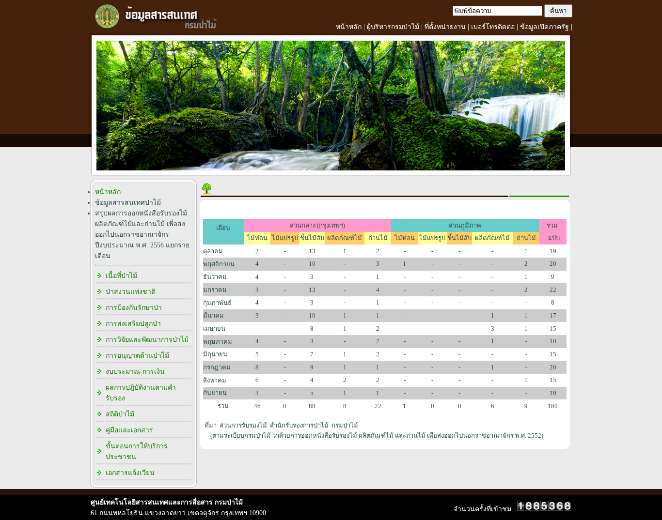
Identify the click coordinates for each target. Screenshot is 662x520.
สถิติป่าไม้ (120, 414)
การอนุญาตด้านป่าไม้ (137, 355)
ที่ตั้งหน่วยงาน (445, 27)
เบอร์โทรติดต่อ (493, 27)
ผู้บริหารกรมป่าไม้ (393, 27)
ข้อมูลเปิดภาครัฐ (544, 27)
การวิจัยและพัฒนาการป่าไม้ (147, 339)
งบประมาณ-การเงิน (135, 371)
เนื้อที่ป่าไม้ (121, 275)
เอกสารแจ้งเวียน (130, 472)
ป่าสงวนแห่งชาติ (131, 291)
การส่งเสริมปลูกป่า (133, 323)
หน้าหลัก (349, 27)
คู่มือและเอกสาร (129, 430)
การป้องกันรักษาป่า (134, 307)
